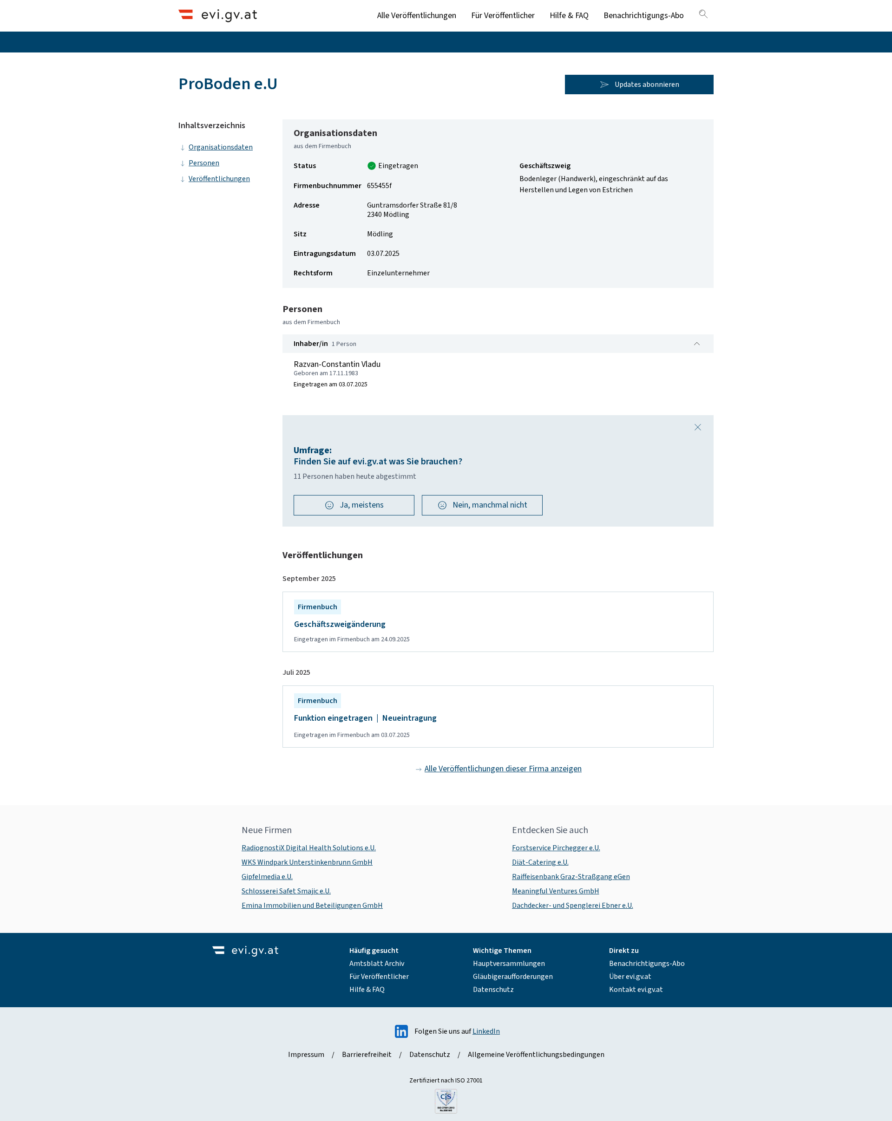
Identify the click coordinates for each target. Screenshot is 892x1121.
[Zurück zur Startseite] (217, 15)
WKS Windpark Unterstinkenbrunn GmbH (307, 862)
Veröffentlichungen (219, 179)
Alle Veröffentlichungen (416, 15)
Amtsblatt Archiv (376, 963)
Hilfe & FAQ (569, 15)
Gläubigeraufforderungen (513, 976)
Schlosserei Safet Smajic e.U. (286, 891)
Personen (204, 163)
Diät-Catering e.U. (540, 862)
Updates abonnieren (647, 84)
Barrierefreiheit (367, 1054)
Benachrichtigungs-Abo (643, 15)
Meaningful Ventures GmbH (555, 891)
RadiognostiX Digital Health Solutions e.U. (309, 848)
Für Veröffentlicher (503, 15)
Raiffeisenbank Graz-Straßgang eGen (571, 877)
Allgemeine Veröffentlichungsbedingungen (536, 1054)
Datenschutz (493, 989)
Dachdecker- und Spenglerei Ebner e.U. (572, 905)
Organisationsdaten (221, 147)
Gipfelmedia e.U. (267, 877)
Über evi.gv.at (630, 976)
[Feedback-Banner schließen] (697, 427)
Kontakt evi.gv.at (636, 989)
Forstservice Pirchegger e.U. (556, 848)
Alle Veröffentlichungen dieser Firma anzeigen (503, 769)
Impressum (306, 1054)
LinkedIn (486, 1031)
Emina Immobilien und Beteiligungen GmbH (312, 905)
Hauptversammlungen (509, 963)
